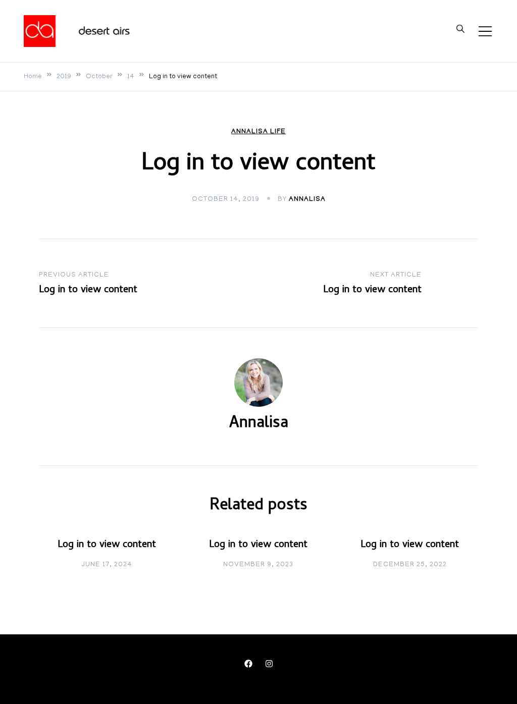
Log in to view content (107, 545)
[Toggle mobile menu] (485, 31)
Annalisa (307, 199)
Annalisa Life (258, 132)
